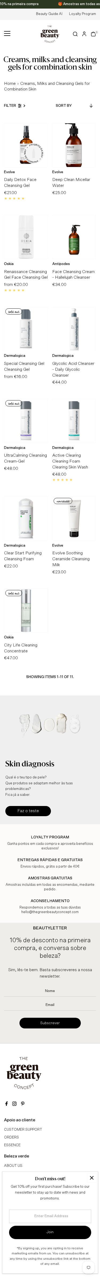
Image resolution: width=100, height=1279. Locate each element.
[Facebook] (6, 1104)
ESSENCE (12, 1145)
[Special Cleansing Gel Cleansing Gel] (26, 329)
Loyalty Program (82, 14)
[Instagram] (14, 1104)
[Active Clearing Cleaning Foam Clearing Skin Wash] (74, 421)
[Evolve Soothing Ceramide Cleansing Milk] (74, 519)
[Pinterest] (23, 1104)
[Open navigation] (7, 34)
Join (50, 1232)
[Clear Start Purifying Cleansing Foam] (26, 519)
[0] (93, 34)
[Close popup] (92, 1177)
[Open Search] (75, 34)
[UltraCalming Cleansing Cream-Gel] (26, 421)
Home (10, 83)
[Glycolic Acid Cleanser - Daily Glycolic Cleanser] (74, 329)
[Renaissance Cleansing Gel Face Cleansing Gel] (26, 237)
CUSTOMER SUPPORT (23, 1130)
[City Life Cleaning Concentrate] (26, 611)
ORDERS (11, 1137)
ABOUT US (13, 1166)
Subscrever (50, 1023)
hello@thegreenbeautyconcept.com (50, 912)
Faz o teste (28, 811)
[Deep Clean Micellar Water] (74, 145)
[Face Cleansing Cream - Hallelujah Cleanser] (74, 237)
